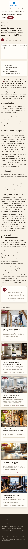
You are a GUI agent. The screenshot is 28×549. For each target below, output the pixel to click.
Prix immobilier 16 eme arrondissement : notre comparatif (13, 429)
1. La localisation (8, 65)
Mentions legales (5, 532)
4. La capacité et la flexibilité (10, 71)
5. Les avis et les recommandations (12, 73)
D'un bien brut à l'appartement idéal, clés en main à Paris (11, 330)
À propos (4, 17)
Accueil (3, 8)
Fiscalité (4, 14)
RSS (11, 532)
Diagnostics (4, 11)
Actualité (22, 11)
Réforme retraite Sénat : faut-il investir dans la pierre (11, 496)
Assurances (19, 14)
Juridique (16, 11)
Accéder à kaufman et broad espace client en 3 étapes (11, 396)
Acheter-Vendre (20, 8)
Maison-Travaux (10, 8)
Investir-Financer (11, 14)
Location (11, 11)
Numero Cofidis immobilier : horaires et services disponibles (12, 363)
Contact (10, 17)
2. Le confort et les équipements (11, 67)
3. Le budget (7, 69)
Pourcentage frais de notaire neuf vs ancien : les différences (11, 463)
